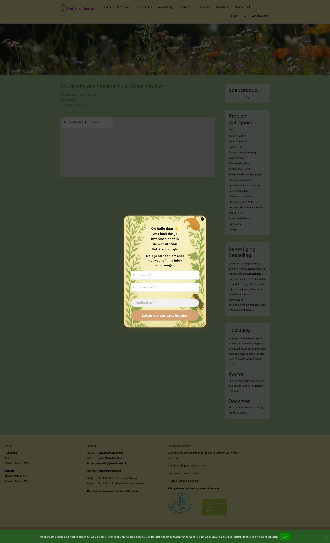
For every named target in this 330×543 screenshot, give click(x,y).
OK (285, 536)
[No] (325, 536)
